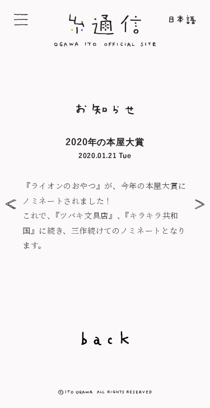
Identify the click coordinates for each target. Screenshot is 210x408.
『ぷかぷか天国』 (13, 204)
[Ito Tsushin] (105, 43)
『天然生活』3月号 (197, 204)
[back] (105, 338)
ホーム (168, 19)
